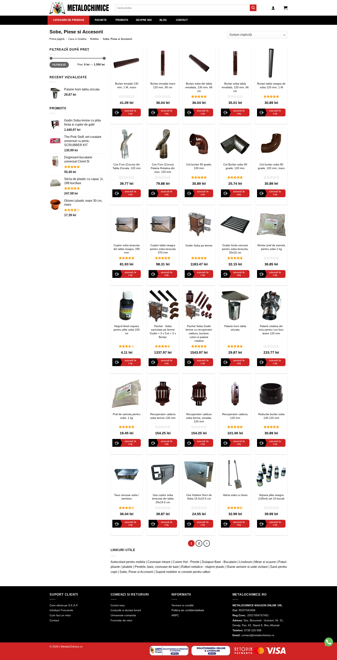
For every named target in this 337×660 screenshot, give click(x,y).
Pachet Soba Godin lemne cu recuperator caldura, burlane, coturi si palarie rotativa (199, 333)
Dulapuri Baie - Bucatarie (219, 562)
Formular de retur (121, 620)
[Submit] (253, 7)
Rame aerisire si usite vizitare (247, 566)
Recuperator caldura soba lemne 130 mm (163, 416)
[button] (285, 8)
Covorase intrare (158, 562)
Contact (54, 620)
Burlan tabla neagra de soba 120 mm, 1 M (271, 85)
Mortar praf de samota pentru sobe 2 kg (271, 247)
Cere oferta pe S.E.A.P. (64, 605)
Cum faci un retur (60, 615)
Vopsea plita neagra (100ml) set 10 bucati (271, 496)
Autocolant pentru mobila (128, 562)
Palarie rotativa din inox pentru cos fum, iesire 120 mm (271, 330)
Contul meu (118, 605)
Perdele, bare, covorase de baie (157, 566)
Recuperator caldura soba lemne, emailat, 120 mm (199, 418)
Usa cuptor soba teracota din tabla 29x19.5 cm (163, 498)
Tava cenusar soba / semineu (126, 496)
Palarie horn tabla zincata (235, 328)
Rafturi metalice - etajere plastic (203, 566)
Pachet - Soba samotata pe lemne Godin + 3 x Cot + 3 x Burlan (163, 332)
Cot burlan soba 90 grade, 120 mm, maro (271, 166)
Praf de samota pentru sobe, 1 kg (126, 416)
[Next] (206, 543)
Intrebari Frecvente (61, 610)
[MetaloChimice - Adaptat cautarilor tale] (79, 8)
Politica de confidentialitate (187, 610)
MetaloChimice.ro (71, 646)
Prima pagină (57, 38)
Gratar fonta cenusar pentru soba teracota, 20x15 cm (235, 249)
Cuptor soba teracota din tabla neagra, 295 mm (127, 249)
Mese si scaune (265, 562)
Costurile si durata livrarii (126, 610)
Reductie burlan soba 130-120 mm (271, 416)
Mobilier (94, 38)
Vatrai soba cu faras (235, 495)
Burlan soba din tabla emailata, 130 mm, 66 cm (198, 87)
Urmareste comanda (123, 615)
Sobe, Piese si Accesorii (136, 571)
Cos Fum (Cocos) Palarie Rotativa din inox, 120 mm (163, 168)
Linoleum (245, 562)
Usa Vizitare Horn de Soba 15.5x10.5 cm (199, 496)
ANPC (175, 615)
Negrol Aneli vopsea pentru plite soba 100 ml (127, 330)
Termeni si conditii (182, 605)
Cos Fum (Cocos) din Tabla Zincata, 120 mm (127, 166)
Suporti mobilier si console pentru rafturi (182, 571)
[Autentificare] (273, 8)
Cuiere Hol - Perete (186, 562)
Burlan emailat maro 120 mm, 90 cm (162, 85)
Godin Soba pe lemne (198, 245)
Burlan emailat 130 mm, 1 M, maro (126, 85)
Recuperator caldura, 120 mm (235, 416)
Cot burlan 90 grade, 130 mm (199, 166)
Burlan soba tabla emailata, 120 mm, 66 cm (235, 87)
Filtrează (59, 64)
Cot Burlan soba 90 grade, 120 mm (235, 166)
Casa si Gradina (77, 38)
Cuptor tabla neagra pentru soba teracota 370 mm (163, 249)
